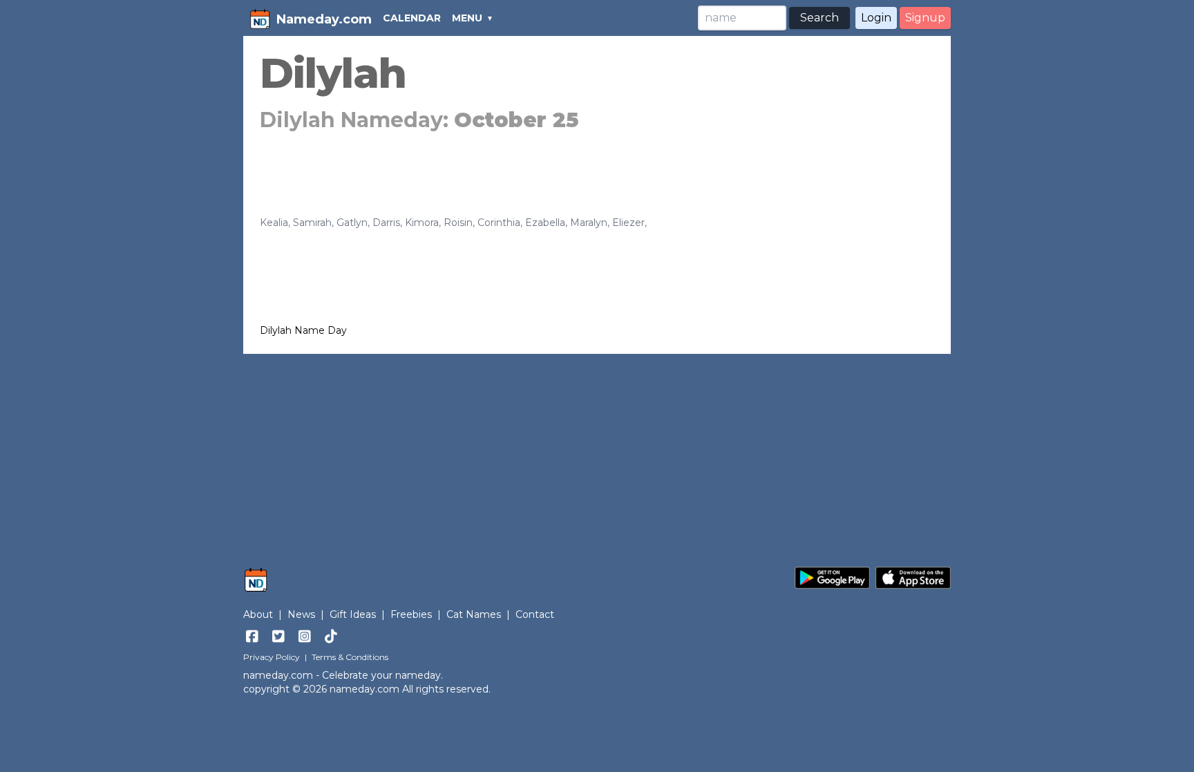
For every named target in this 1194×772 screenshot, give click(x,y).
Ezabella (545, 222)
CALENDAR (412, 18)
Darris (386, 222)
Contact (534, 614)
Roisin (458, 222)
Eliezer (628, 222)
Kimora (422, 222)
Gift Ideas (353, 614)
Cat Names (473, 614)
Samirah (312, 222)
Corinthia (498, 222)
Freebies (411, 614)
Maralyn (588, 222)
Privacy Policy (271, 657)
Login (876, 17)
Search (819, 17)
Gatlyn (352, 222)
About (258, 614)
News (301, 614)
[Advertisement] (597, 453)
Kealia (274, 222)
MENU (467, 18)
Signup (925, 17)
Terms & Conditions (350, 657)
